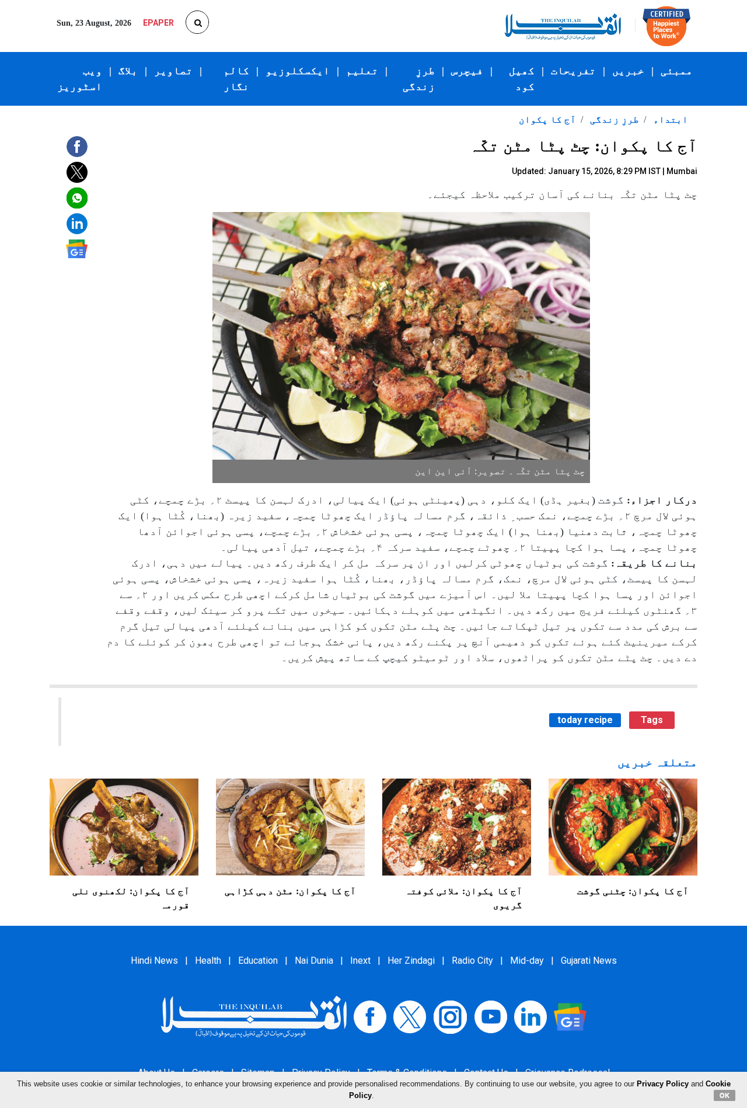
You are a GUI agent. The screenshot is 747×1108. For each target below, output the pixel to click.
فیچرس (467, 71)
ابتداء (669, 119)
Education (258, 960)
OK (724, 1095)
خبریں (628, 71)
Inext (360, 960)
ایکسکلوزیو (298, 71)
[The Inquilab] (254, 1016)
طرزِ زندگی (419, 78)
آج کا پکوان (547, 119)
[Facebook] (370, 1016)
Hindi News (154, 960)
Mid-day (527, 960)
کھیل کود (522, 78)
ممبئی (677, 71)
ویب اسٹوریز (79, 78)
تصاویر (173, 71)
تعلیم (362, 71)
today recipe (585, 719)
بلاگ (128, 71)
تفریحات (573, 71)
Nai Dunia (314, 960)
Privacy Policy (663, 1083)
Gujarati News (589, 960)
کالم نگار (236, 78)
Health (208, 960)
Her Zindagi (411, 960)
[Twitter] (409, 1016)
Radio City (472, 960)
